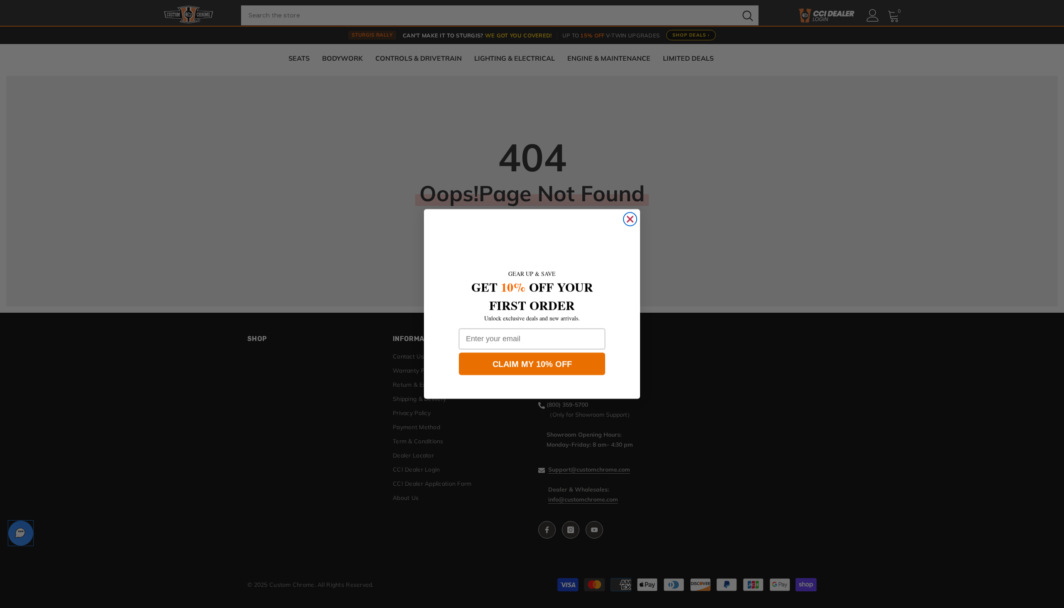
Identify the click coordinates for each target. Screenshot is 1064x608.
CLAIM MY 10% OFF (532, 363)
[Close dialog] (630, 219)
